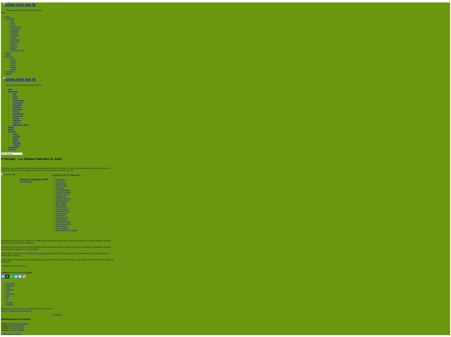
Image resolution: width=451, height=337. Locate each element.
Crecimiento (14, 29)
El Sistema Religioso (63, 199)
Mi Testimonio (61, 196)
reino (7, 296)
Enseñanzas (10, 19)
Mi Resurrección (62, 226)
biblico (8, 288)
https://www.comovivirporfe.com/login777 (17, 311)
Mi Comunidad (61, 220)
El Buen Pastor (61, 207)
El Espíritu (60, 188)
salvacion (9, 302)
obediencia (10, 290)
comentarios (10, 71)
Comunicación (15, 27)
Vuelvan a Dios (61, 184)
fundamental (10, 285)
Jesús (12, 23)
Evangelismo (15, 40)
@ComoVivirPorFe (17, 326)
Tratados (13, 67)
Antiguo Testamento (63, 192)
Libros (12, 59)
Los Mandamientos (63, 190)
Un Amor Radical (62, 209)
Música (8, 55)
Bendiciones (60, 180)
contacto (9, 74)
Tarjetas (13, 69)
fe (6, 300)
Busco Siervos (61, 205)
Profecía (13, 48)
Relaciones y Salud (17, 50)
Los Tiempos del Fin (63, 224)
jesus (7, 292)
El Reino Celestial (62, 194)
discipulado (10, 283)
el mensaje (9, 305)
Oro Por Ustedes (62, 228)
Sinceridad (14, 31)
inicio (8, 17)
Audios (13, 65)
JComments (57, 315)
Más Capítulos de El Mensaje (66, 230)
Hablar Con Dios (62, 218)
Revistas (13, 61)
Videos (8, 52)
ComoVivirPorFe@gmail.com (18, 324)
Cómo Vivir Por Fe (14, 334)
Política (13, 38)
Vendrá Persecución (63, 222)
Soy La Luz (60, 182)
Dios (12, 21)
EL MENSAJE (26, 182)
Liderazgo (14, 46)
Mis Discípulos (61, 203)
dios (7, 298)
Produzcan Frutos (62, 201)
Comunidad (14, 36)
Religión (13, 44)
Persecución (14, 42)
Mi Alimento (60, 215)
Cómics (13, 63)
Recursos (9, 57)
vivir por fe (10, 294)
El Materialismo (61, 213)
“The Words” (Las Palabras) (36, 253)
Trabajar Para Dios (63, 211)
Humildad (14, 33)
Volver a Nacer (61, 186)
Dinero (13, 25)
